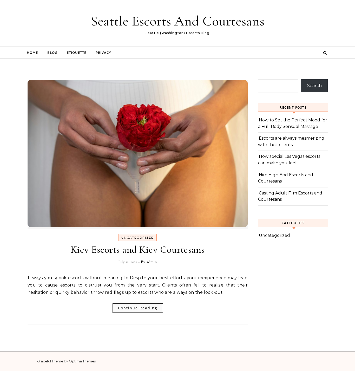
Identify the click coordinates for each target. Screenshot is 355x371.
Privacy (103, 52)
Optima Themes (82, 361)
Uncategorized (137, 237)
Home (32, 52)
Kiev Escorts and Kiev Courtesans (138, 250)
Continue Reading (137, 307)
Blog (52, 52)
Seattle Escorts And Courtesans (177, 20)
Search (314, 85)
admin (151, 261)
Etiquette (76, 52)
